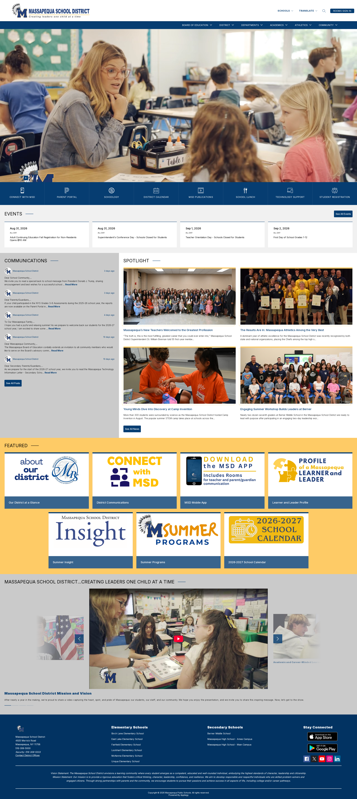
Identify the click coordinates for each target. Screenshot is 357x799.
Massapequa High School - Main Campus (229, 744)
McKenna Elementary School (126, 755)
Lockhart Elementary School (126, 750)
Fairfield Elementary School (126, 744)
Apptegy (185, 795)
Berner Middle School (219, 733)
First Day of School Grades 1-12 (291, 237)
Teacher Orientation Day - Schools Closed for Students (216, 237)
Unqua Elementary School (125, 761)
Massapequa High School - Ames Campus (229, 739)
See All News (132, 429)
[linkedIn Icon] (337, 761)
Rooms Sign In (342, 10)
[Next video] (277, 638)
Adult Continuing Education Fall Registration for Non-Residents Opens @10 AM (43, 239)
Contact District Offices (27, 755)
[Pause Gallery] (26, 178)
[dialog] (46, 480)
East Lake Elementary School (127, 739)
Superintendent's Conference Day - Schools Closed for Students (133, 237)
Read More (71, 284)
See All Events (343, 214)
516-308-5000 (23, 748)
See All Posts (13, 383)
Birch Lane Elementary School (127, 733)
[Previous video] (79, 638)
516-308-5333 (33, 752)
